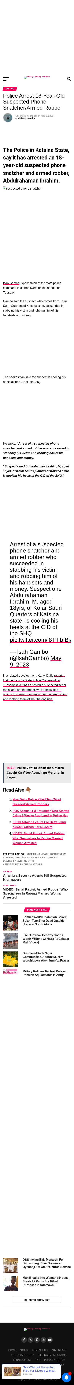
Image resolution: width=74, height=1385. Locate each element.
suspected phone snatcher (23, 864)
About (24, 1350)
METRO (29, 861)
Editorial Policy (22, 1355)
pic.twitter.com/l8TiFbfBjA (42, 639)
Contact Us (40, 1350)
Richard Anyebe (26, 118)
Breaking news (38, 854)
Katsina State (51, 150)
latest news (13, 861)
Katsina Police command (40, 857)
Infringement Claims (52, 1355)
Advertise (58, 1350)
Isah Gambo (11, 283)
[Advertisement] (37, 37)
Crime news (58, 854)
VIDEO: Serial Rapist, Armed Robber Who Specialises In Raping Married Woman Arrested (39, 838)
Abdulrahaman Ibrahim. (31, 180)
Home (12, 1350)
